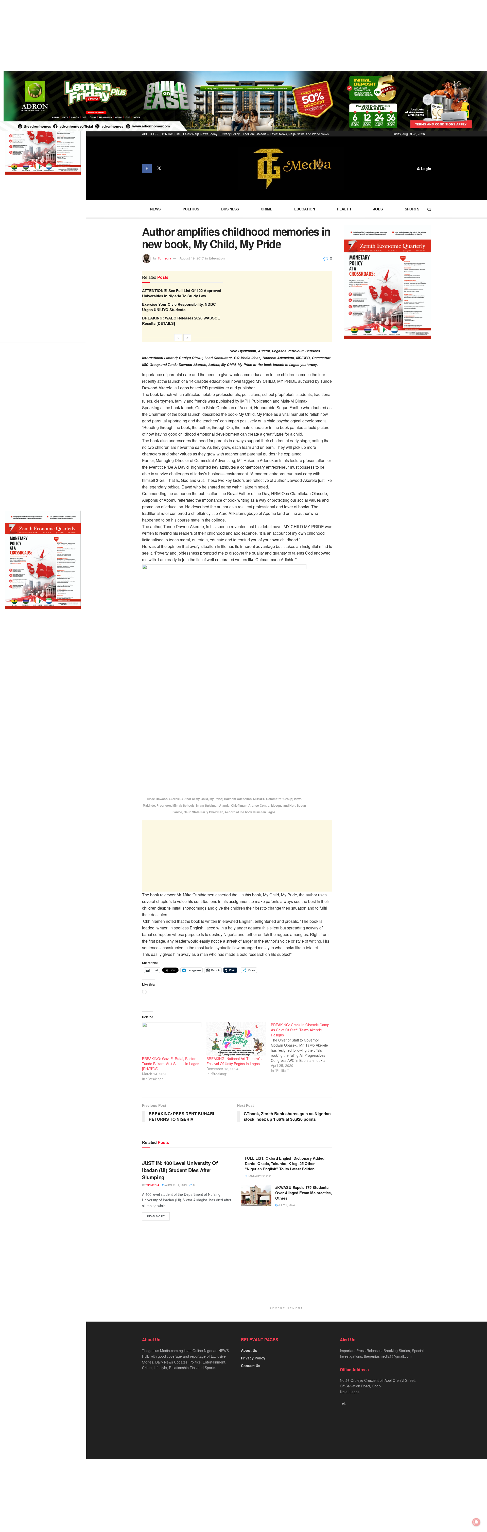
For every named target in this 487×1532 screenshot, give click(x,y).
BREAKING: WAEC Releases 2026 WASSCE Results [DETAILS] (181, 320)
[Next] (187, 337)
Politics (191, 208)
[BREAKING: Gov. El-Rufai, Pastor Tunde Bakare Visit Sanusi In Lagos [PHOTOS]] (171, 1039)
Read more (156, 1216)
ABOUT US (150, 134)
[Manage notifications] (476, 1522)
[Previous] (178, 337)
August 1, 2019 (175, 1185)
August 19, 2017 (192, 258)
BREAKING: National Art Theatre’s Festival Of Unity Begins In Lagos (234, 1061)
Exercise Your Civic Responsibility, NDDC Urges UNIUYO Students (179, 306)
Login (425, 168)
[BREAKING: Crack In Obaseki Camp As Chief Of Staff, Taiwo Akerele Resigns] (303, 1047)
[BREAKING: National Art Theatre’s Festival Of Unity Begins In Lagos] (236, 1039)
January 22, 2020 (259, 1176)
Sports (412, 208)
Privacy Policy (230, 134)
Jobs (378, 208)
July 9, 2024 (286, 1205)
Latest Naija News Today (200, 134)
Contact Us (250, 1365)
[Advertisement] (152, 35)
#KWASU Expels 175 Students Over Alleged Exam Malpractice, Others (303, 1193)
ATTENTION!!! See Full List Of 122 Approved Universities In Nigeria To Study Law (181, 293)
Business (230, 208)
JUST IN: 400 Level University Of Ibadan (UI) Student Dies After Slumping (180, 1170)
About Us (249, 1350)
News (155, 208)
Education (304, 208)
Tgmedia (164, 258)
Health (344, 208)
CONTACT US (170, 134)
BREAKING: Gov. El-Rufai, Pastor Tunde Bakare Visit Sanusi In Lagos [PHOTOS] (170, 1063)
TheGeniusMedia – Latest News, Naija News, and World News (286, 134)
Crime (266, 208)
